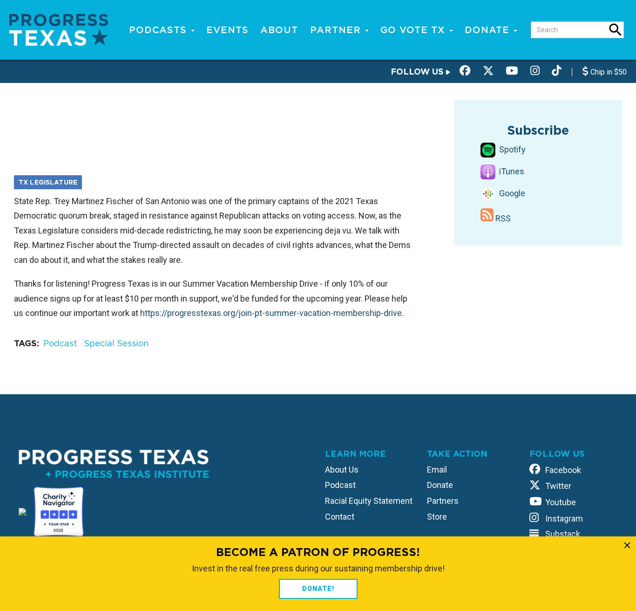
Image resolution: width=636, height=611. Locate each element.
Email (437, 469)
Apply (615, 29)
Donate (489, 29)
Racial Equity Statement (369, 501)
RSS (502, 218)
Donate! (318, 588)
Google (511, 193)
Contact (339, 517)
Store (437, 517)
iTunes (510, 171)
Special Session (116, 343)
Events (227, 29)
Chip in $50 (608, 72)
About (279, 29)
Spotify (511, 149)
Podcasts (159, 29)
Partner (337, 29)
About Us (342, 469)
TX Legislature (48, 182)
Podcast (60, 343)
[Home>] (58, 29)
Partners (443, 501)
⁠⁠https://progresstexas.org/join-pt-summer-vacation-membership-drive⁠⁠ (271, 313)
